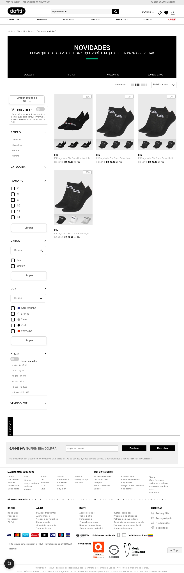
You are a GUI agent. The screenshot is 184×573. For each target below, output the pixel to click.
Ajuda (152, 477)
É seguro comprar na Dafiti (127, 525)
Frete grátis (162, 513)
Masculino (162, 448)
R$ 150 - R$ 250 (19, 376)
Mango (27, 480)
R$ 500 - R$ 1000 (19, 387)
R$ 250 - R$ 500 (19, 381)
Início (10, 31)
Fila (18, 31)
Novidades (28, 31)
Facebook (13, 516)
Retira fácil (162, 527)
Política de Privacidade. (141, 459)
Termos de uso (44, 528)
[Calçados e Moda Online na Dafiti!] (17, 11)
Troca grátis (163, 522)
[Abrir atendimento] (9, 564)
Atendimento (43, 516)
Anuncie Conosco (123, 528)
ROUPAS (71, 75)
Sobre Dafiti (85, 516)
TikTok (11, 522)
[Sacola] (173, 13)
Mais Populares (160, 84)
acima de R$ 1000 (20, 392)
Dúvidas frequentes (46, 513)
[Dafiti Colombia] (150, 535)
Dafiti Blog (13, 513)
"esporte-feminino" (46, 31)
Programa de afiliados (125, 516)
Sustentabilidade (123, 513)
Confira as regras (139, 567)
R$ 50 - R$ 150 (18, 371)
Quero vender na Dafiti (91, 528)
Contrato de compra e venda (129, 522)
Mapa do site (43, 522)
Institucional (85, 519)
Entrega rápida (164, 518)
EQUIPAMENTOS (155, 75)
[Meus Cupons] (161, 13)
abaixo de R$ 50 (19, 365)
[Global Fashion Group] (82, 535)
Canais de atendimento (163, 2)
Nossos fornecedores (90, 525)
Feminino (134, 448)
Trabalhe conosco (88, 522)
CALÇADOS (29, 75)
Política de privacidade (126, 519)
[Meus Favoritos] (167, 13)
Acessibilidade (87, 513)
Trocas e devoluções (47, 519)
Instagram (13, 519)
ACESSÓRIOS (113, 75)
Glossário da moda (46, 525)
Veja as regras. (59, 459)
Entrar (146, 12)
